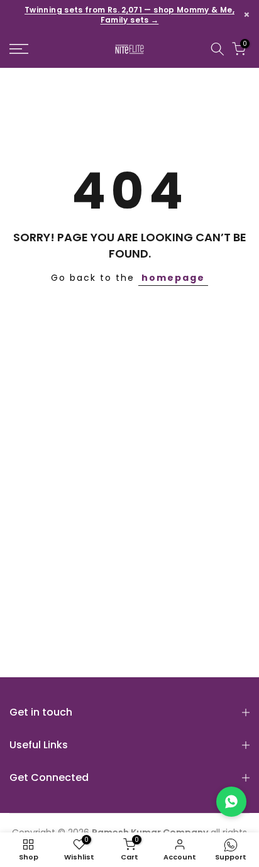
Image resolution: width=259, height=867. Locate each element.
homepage (173, 277)
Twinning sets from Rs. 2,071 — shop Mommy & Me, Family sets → (129, 15)
